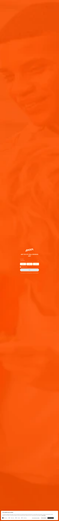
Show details (43, 515)
